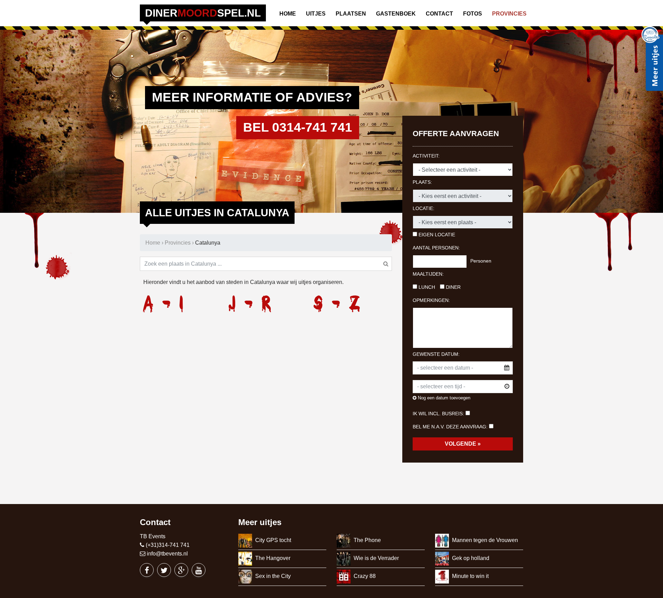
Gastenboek (396, 14)
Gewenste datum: (436, 354)
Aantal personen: (436, 247)
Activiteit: (426, 156)
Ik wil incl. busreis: (438, 413)
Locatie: (423, 208)
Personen (480, 261)
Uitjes (316, 14)
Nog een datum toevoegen (443, 397)
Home (287, 14)
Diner (452, 287)
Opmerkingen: (431, 300)
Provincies (509, 14)
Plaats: (422, 182)
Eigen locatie (436, 234)
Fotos (472, 14)
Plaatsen (351, 14)
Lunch (426, 287)
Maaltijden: (428, 274)
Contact (439, 14)
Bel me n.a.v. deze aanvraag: (450, 426)
